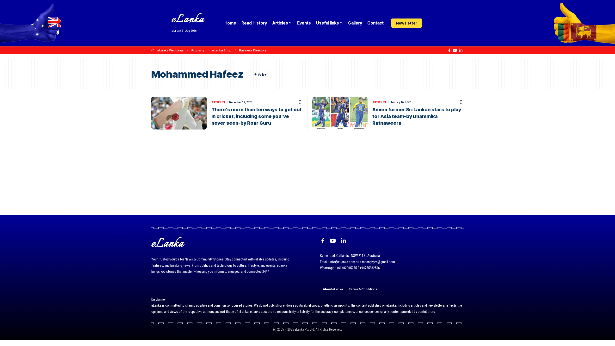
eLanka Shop (221, 50)
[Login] (431, 23)
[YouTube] (455, 50)
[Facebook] (449, 50)
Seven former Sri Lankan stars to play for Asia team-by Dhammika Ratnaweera (416, 116)
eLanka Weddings (170, 50)
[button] (440, 23)
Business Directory (253, 50)
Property (197, 50)
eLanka (188, 20)
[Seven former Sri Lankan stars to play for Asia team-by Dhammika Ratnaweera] (340, 113)
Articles (218, 102)
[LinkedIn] (461, 50)
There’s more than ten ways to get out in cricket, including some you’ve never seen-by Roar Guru (256, 116)
